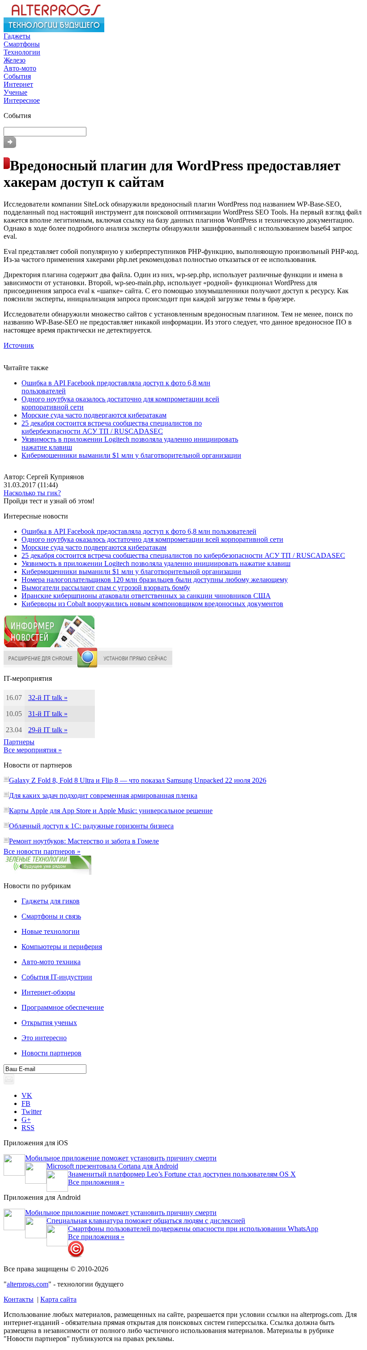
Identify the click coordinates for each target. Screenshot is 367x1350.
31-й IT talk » (48, 713)
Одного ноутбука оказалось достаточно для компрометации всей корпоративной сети (152, 539)
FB (25, 1103)
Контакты (19, 1299)
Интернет (18, 84)
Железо (15, 60)
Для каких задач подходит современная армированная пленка (103, 795)
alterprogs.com (27, 1284)
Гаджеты (17, 36)
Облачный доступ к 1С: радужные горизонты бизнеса (91, 826)
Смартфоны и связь (51, 916)
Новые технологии (50, 931)
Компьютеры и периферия (61, 946)
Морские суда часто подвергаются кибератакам (93, 415)
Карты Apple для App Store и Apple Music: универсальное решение (111, 810)
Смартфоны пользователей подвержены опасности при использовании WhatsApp (193, 1228)
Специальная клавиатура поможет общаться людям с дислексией (146, 1220)
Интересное (22, 100)
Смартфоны (22, 44)
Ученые (15, 92)
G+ (26, 1119)
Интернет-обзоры (48, 992)
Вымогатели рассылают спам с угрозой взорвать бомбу (105, 587)
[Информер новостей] (49, 645)
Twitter (31, 1111)
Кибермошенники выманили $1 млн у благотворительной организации (131, 455)
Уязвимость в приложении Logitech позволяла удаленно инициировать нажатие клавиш (155, 563)
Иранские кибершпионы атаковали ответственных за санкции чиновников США (146, 595)
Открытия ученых (49, 1022)
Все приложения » (96, 1182)
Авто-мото (20, 68)
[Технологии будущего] (54, 30)
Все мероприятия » (33, 750)
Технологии (22, 52)
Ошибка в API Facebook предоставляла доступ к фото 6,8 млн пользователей (138, 531)
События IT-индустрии (56, 977)
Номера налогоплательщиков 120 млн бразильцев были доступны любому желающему (154, 579)
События (17, 76)
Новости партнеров (51, 1053)
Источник (19, 345)
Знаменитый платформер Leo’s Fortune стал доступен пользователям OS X (182, 1174)
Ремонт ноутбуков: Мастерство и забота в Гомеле (84, 841)
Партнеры (19, 742)
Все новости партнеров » (42, 851)
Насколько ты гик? (32, 493)
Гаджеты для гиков (50, 901)
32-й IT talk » (48, 697)
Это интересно (44, 1038)
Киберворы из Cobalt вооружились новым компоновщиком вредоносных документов (152, 604)
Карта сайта (58, 1299)
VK (26, 1095)
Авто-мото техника (51, 962)
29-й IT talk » (48, 730)
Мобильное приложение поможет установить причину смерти (121, 1158)
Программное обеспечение (62, 1007)
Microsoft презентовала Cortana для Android (112, 1166)
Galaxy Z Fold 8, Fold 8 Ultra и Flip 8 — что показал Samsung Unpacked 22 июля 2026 (137, 780)
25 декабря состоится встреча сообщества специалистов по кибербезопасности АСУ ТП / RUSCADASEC (111, 427)
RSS (27, 1127)
